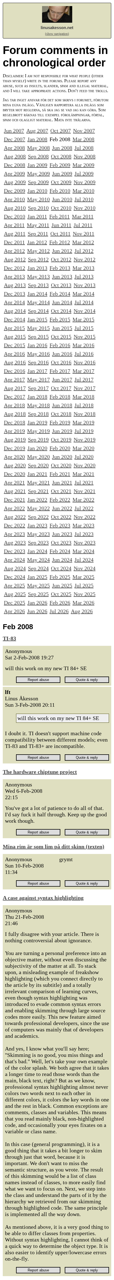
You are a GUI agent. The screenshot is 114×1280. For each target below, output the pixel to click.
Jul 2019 (84, 431)
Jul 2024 (84, 560)
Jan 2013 (37, 268)
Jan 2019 (37, 422)
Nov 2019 (84, 440)
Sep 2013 (38, 285)
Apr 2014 (14, 302)
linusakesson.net (57, 27)
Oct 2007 (60, 131)
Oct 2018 (61, 414)
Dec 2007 (14, 139)
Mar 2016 (83, 345)
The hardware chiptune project (40, 772)
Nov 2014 (84, 311)
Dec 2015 (14, 345)
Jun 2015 (62, 328)
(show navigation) (57, 34)
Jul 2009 (84, 174)
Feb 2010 (60, 191)
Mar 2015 (83, 319)
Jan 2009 (37, 165)
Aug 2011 (14, 234)
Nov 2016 (84, 362)
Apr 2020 (14, 457)
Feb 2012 (59, 242)
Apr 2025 (14, 585)
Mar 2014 (83, 294)
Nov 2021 (84, 491)
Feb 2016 (60, 345)
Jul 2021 (84, 482)
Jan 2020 (37, 448)
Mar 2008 (83, 139)
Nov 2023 (84, 543)
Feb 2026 (60, 603)
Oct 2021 (61, 491)
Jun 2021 (62, 482)
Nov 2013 (84, 285)
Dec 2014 (14, 319)
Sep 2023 (38, 543)
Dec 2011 (14, 242)
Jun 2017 (62, 379)
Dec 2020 (14, 474)
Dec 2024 (14, 577)
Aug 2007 (37, 131)
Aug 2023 (15, 543)
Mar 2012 (83, 242)
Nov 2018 (84, 414)
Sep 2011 (38, 234)
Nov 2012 (84, 259)
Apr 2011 (14, 225)
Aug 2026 (82, 611)
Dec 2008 (14, 165)
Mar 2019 (83, 422)
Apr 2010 (14, 199)
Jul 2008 (84, 148)
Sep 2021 (38, 491)
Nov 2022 (84, 517)
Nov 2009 (84, 182)
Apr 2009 (14, 174)
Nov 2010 (84, 208)
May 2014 (38, 302)
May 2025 (38, 585)
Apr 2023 (14, 534)
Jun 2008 (62, 148)
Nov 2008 (84, 156)
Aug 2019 (15, 440)
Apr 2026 (14, 611)
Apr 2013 (14, 276)
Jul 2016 (84, 354)
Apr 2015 (14, 328)
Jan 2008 (37, 139)
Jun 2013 (62, 276)
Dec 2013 (14, 294)
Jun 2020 (62, 457)
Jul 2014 (84, 302)
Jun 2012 (62, 251)
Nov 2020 (84, 465)
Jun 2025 (62, 585)
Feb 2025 (60, 577)
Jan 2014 (37, 294)
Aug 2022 (15, 517)
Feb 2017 (60, 371)
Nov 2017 (84, 388)
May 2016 (38, 354)
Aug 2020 (15, 465)
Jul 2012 (84, 251)
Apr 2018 (14, 405)
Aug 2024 (15, 568)
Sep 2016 (38, 362)
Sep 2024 (38, 568)
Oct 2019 (61, 440)
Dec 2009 (14, 191)
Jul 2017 (84, 379)
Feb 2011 (59, 216)
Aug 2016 (15, 362)
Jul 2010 (84, 199)
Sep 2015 (38, 337)
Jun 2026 (37, 611)
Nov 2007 (84, 131)
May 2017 (38, 379)
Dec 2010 (14, 216)
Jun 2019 (62, 431)
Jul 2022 (84, 508)
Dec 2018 (14, 422)
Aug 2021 (15, 491)
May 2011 (38, 225)
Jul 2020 (84, 457)
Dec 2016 (14, 371)
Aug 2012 (15, 259)
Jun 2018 (62, 405)
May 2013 (38, 276)
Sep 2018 (38, 414)
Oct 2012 (61, 259)
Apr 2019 (14, 431)
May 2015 (38, 328)
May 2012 (38, 251)
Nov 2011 (83, 234)
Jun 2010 (62, 199)
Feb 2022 (60, 500)
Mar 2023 (83, 525)
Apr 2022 (14, 508)
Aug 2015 (15, 337)
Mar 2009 (83, 165)
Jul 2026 (59, 611)
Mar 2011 (83, 216)
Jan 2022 (37, 500)
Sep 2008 (38, 156)
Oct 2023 (61, 543)
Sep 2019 (38, 440)
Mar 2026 (83, 603)
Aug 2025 (15, 594)
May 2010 (38, 199)
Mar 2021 (83, 474)
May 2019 (38, 431)
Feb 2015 (60, 319)
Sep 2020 (38, 465)
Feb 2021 (60, 474)
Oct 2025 (61, 594)
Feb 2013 (60, 268)
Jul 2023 (84, 534)
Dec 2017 (14, 397)
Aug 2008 (15, 156)
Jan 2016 (37, 345)
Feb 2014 (60, 294)
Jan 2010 (37, 191)
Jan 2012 (37, 242)
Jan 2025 (37, 577)
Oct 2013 (61, 285)
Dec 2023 (14, 551)
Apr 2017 (14, 379)
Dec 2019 (14, 448)
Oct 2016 (61, 362)
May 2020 (38, 457)
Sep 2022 (38, 517)
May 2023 (38, 534)
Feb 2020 (60, 448)
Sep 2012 (38, 259)
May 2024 (38, 560)
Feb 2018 (60, 397)
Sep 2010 (38, 208)
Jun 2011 (61, 225)
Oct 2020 (61, 465)
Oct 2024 (61, 568)
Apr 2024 (14, 560)
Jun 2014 (62, 302)
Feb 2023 (60, 525)
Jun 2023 (62, 534)
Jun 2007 (14, 131)
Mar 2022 (83, 500)
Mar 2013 (83, 268)
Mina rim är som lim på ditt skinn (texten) (53, 846)
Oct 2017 (61, 388)
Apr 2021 (14, 482)
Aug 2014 (15, 311)
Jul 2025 (84, 585)
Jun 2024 (62, 560)
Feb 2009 (60, 165)
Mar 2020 (83, 448)
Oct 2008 (61, 156)
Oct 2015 (61, 337)
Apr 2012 (14, 251)
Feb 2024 (60, 551)
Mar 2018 (83, 397)
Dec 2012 (14, 268)
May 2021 (38, 482)
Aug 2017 (15, 388)
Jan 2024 (37, 551)
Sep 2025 (38, 594)
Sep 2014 (38, 311)
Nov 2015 (84, 337)
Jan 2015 (37, 319)
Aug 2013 (15, 285)
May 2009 (38, 174)
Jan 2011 (37, 216)
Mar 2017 (83, 371)
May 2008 (38, 148)
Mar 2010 (83, 191)
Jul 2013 (84, 276)
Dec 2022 (14, 525)
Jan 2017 (37, 371)
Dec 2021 (14, 500)
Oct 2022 (61, 517)
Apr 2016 (14, 354)
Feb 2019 (60, 422)
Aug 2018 (15, 414)
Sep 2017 (38, 388)
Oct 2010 (61, 208)
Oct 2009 (61, 182)
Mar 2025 (83, 577)
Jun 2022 (62, 508)
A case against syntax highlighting (43, 898)
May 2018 (38, 405)
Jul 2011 (83, 225)
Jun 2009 (62, 174)
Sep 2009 (38, 182)
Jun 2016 (62, 354)
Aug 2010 (15, 208)
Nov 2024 (84, 568)
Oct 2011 (60, 234)
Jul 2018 (84, 405)
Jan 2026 (37, 603)
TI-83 (9, 638)
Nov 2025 (84, 594)
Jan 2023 (37, 525)
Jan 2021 (37, 474)
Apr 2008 (14, 148)
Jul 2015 (84, 328)
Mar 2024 (83, 551)
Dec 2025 (14, 603)
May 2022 (38, 508)
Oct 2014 (61, 311)
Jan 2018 (37, 397)
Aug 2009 (15, 182)
